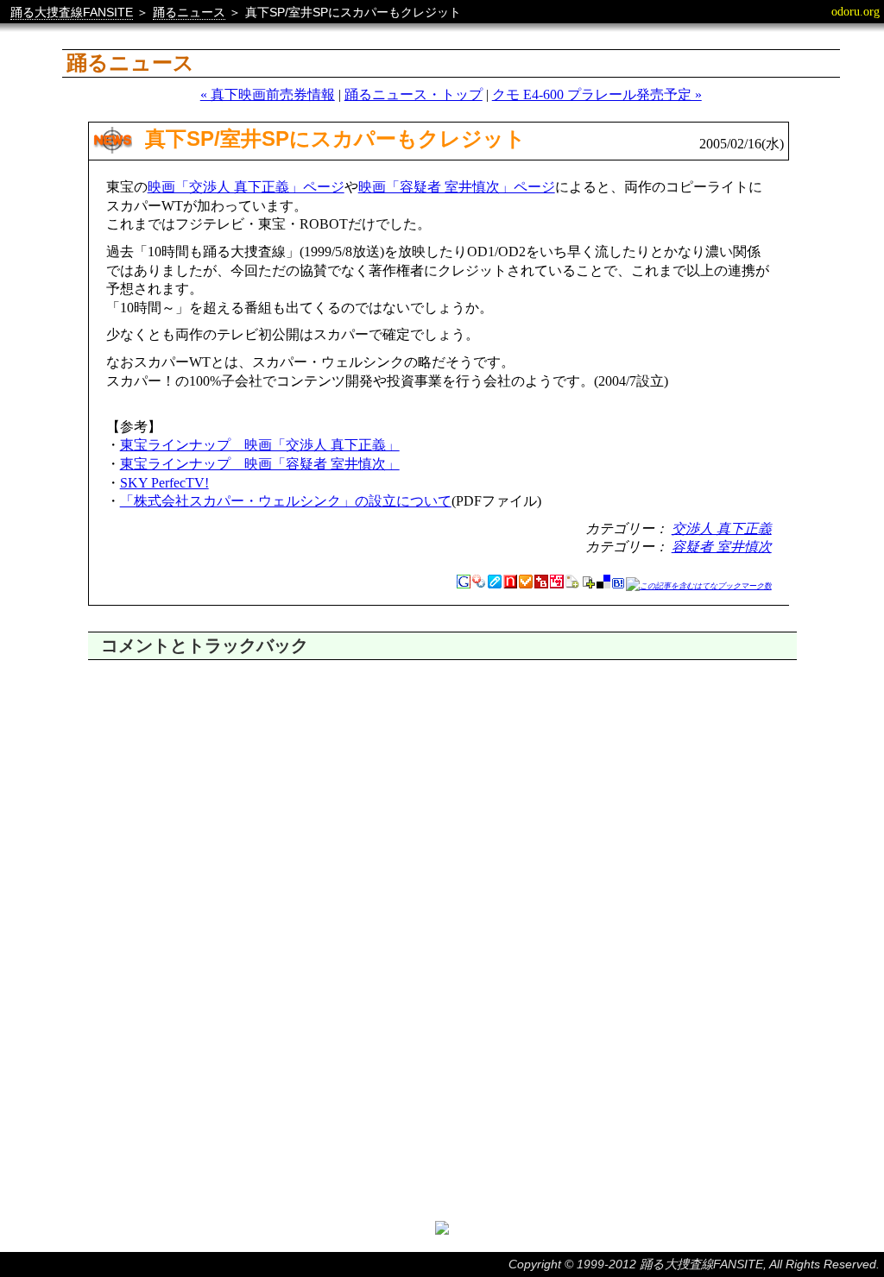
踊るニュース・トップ (413, 94)
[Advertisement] (442, 1147)
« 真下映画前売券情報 (267, 94)
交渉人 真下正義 (722, 528)
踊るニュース (189, 12)
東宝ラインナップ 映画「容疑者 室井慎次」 (260, 463)
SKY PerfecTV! (164, 482)
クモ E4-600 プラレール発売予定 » (597, 94)
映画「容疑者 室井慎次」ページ (456, 186)
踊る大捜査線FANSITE (71, 12)
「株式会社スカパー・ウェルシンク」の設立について (285, 501)
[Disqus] (442, 875)
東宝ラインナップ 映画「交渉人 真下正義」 (260, 444)
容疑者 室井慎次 (722, 546)
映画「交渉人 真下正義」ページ (246, 186)
